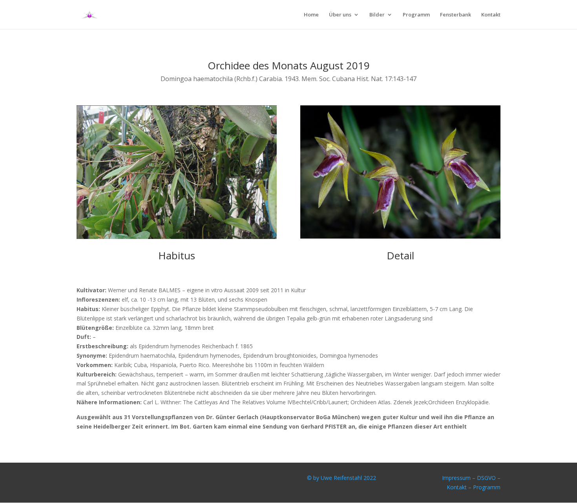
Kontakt (490, 15)
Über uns (340, 15)
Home (311, 15)
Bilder (377, 15)
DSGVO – (488, 477)
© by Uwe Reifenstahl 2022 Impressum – (392, 477)
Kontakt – (460, 487)
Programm (416, 15)
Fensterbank (455, 15)
